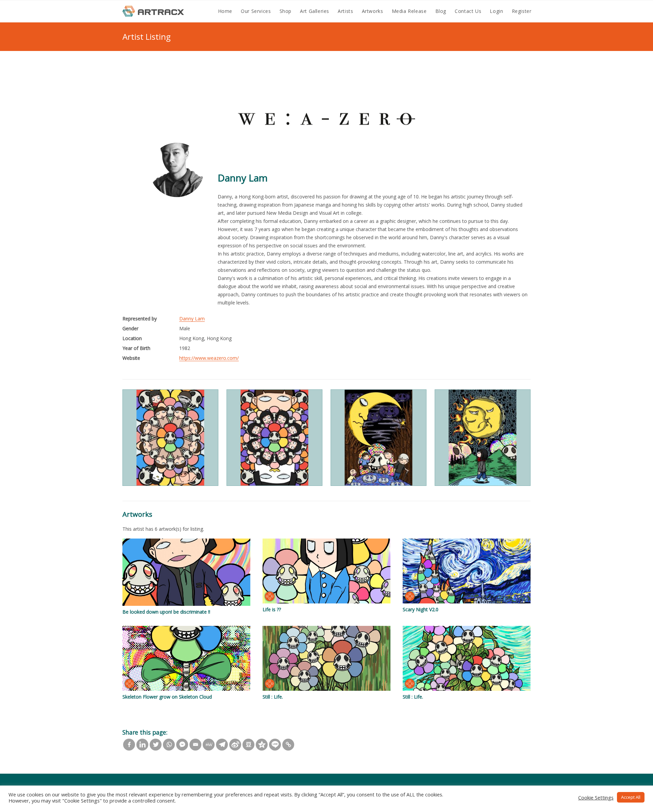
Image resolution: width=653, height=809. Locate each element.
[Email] (195, 745)
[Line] (275, 745)
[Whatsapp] (169, 745)
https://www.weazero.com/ (209, 358)
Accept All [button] (630, 797)
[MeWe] (209, 745)
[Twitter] (156, 745)
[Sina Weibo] (235, 745)
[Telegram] (222, 745)
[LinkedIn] (142, 745)
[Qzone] (262, 745)
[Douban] (248, 745)
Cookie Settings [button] (596, 797)
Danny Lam (192, 318)
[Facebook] (129, 745)
